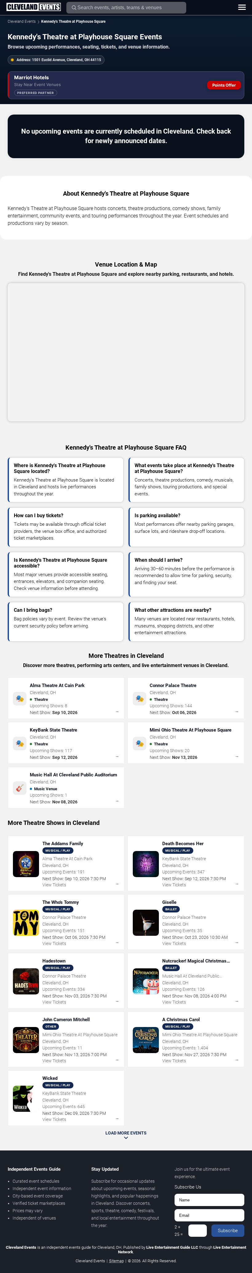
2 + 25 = (179, 1230)
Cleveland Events (22, 21)
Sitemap (116, 1261)
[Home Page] (33, 7)
